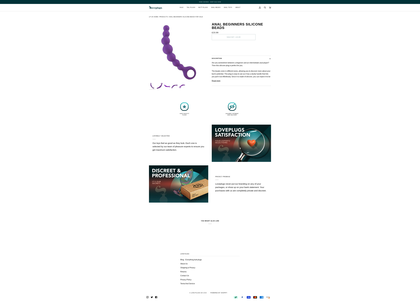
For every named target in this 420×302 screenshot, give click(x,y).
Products (163, 17)
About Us (184, 264)
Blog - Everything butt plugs (191, 260)
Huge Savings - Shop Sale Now (210, 2)
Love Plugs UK (197, 293)
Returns (183, 272)
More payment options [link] (220, 51)
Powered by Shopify (218, 293)
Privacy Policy (185, 280)
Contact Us (184, 276)
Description (217, 58)
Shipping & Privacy (187, 268)
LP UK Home (153, 17)
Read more (216, 81)
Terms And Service (187, 284)
